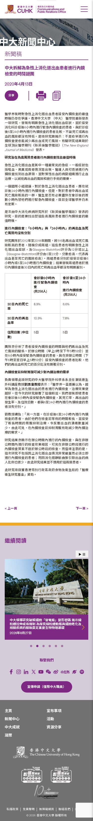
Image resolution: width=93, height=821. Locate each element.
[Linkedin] (11, 101)
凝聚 (8, 735)
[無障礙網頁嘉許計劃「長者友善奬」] (61, 775)
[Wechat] (48, 671)
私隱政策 (12, 809)
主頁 (8, 711)
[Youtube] (40, 671)
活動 (50, 719)
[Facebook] (11, 671)
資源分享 (54, 727)
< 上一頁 (11, 508)
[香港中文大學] (19, 9)
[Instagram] (18, 671)
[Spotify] (81, 671)
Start (80, 554)
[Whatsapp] (57, 101)
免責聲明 (29, 809)
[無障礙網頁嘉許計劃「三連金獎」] (32, 775)
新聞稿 (13, 54)
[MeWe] (68, 101)
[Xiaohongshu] (65, 672)
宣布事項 (54, 711)
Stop (84, 554)
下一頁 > (82, 508)
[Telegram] (34, 101)
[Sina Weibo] (46, 101)
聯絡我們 (64, 809)
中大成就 (12, 727)
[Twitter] (23, 101)
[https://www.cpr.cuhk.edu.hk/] (51, 9)
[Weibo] (55, 671)
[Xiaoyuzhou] (74, 671)
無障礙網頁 (46, 809)
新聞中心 (12, 719)
